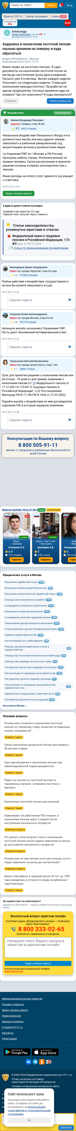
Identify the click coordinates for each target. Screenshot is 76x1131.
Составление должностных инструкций (29, 699)
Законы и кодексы (13, 1021)
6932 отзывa (25, 128)
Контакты (8, 1033)
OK (29, 1120)
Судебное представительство (24, 635)
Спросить (16, 559)
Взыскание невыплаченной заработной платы (33, 594)
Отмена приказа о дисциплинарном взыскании (34, 629)
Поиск (41, 510)
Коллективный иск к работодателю (26, 640)
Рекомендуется (63, 113)
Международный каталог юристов (22, 998)
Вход (69, 5)
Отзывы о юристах (13, 1004)
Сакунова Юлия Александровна (28, 314)
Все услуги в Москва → (15, 705)
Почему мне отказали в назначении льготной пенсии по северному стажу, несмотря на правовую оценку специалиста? (37, 727)
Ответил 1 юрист (13, 737)
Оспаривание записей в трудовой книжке (30, 617)
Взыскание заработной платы (24, 582)
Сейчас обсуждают (37, 16)
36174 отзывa (25, 322)
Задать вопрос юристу (18, 193)
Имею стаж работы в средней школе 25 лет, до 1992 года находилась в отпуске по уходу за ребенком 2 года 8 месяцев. (37, 880)
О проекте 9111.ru (12, 1027)
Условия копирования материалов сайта (35, 1086)
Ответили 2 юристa (15, 829)
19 (34, 383)
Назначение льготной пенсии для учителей (31, 801)
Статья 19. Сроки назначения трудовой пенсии (41, 248)
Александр (19, 31)
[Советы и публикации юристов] (5, 5)
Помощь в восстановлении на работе (28, 599)
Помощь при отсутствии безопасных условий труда (35, 655)
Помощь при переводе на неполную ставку (31, 661)
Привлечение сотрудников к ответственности (32, 693)
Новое (59, 16)
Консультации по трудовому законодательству (33, 673)
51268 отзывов (25, 275)
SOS (68, 23)
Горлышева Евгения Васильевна (29, 361)
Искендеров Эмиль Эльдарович (29, 267)
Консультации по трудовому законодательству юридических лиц (38, 686)
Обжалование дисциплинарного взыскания (32, 623)
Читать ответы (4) (60, 100)
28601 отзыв (24, 368)
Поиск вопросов (11, 1015)
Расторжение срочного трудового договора (30, 679)
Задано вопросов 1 (21, 34)
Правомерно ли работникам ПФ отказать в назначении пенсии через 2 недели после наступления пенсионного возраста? (31, 819)
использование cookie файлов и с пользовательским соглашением (29, 1110)
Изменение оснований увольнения (27, 611)
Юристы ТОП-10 (13, 16)
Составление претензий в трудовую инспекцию (34, 667)
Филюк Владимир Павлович (27, 120)
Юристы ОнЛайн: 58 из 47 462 (19, 509)
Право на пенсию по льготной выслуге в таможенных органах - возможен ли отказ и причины (32, 783)
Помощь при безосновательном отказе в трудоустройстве (38, 648)
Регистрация (53, 510)
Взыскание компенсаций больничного (28, 588)
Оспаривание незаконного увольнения (29, 605)
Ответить (10, 100)
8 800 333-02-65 (41, 929)
